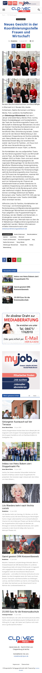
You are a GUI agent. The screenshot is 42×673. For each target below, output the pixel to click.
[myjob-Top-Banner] (21, 3)
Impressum (16, 664)
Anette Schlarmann (19, 234)
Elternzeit (21, 237)
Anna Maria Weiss (7, 427)
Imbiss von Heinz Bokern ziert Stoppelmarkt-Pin (16, 465)
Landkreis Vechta (7, 418)
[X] (18, 46)
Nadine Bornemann (8, 242)
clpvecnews (13, 237)
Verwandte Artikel (9, 271)
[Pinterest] (23, 46)
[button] (3, 10)
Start (3, 15)
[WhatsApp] (28, 46)
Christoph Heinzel (7, 614)
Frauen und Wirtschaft (9, 239)
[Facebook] (13, 46)
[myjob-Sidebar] (21, 389)
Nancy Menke (20, 242)
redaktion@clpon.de (21, 656)
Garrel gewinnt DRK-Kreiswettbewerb (20, 556)
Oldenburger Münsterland (10, 245)
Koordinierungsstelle (24, 239)
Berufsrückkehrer (32, 234)
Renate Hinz (23, 245)
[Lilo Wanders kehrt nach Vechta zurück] (21, 493)
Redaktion (14, 41)
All (29, 396)
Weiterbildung (7, 247)
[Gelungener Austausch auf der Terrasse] (21, 409)
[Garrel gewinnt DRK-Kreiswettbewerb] (7, 289)
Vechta (31, 245)
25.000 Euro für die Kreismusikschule (20, 611)
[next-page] (7, 308)
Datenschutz (25, 664)
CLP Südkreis (6, 553)
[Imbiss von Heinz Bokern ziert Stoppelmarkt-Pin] (7, 279)
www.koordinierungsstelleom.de (14, 229)
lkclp (33, 239)
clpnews (5, 237)
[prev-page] (3, 308)
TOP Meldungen (12, 15)
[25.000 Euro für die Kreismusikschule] (7, 300)
